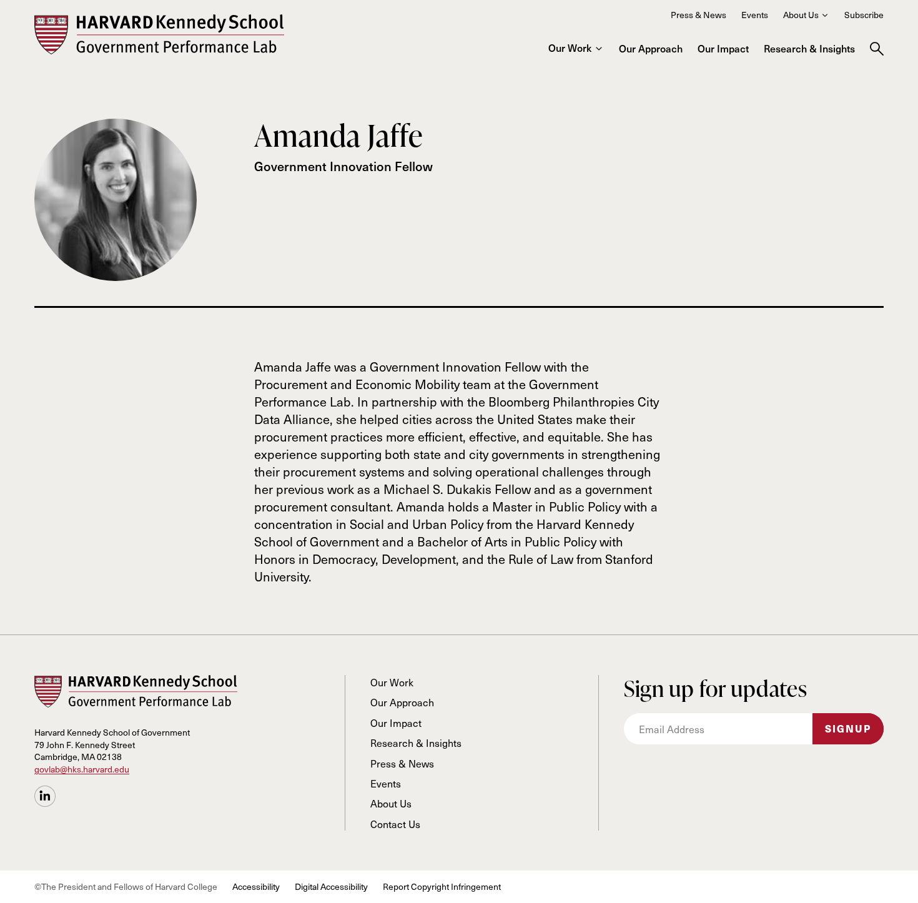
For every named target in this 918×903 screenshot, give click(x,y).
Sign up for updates (715, 688)
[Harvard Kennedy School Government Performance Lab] (159, 34)
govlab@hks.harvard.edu (81, 769)
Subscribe (864, 14)
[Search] (877, 49)
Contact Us (395, 823)
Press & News (698, 14)
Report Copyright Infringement (442, 887)
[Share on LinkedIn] (45, 796)
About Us (801, 14)
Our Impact (723, 48)
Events (754, 14)
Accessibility (256, 887)
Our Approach (651, 48)
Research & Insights (809, 48)
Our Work (569, 47)
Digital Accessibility (331, 887)
